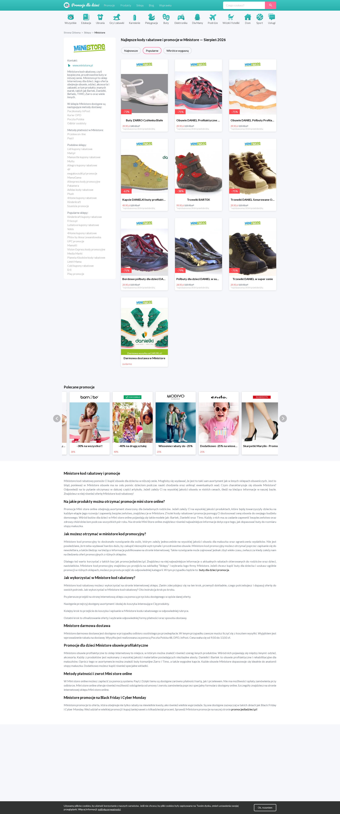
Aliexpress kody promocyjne (83, 181)
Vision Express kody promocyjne (86, 249)
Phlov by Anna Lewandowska (84, 237)
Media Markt (75, 253)
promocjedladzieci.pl (244, 709)
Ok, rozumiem (265, 807)
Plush (70, 193)
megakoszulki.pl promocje (82, 173)
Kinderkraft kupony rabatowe (84, 216)
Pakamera (73, 185)
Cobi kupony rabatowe (80, 265)
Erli (69, 269)
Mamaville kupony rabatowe (83, 157)
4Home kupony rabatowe (82, 197)
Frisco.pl (72, 220)
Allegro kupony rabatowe (82, 165)
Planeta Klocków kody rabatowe (86, 257)
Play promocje (75, 273)
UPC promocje (75, 241)
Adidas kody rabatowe (80, 189)
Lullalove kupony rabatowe (83, 225)
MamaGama (74, 177)
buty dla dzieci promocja (214, 570)
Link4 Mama (74, 261)
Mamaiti (72, 245)
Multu (70, 161)
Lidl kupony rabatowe (79, 149)
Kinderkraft (74, 201)
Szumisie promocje (78, 206)
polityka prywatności (109, 809)
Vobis (70, 229)
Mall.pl (71, 153)
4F (68, 169)
